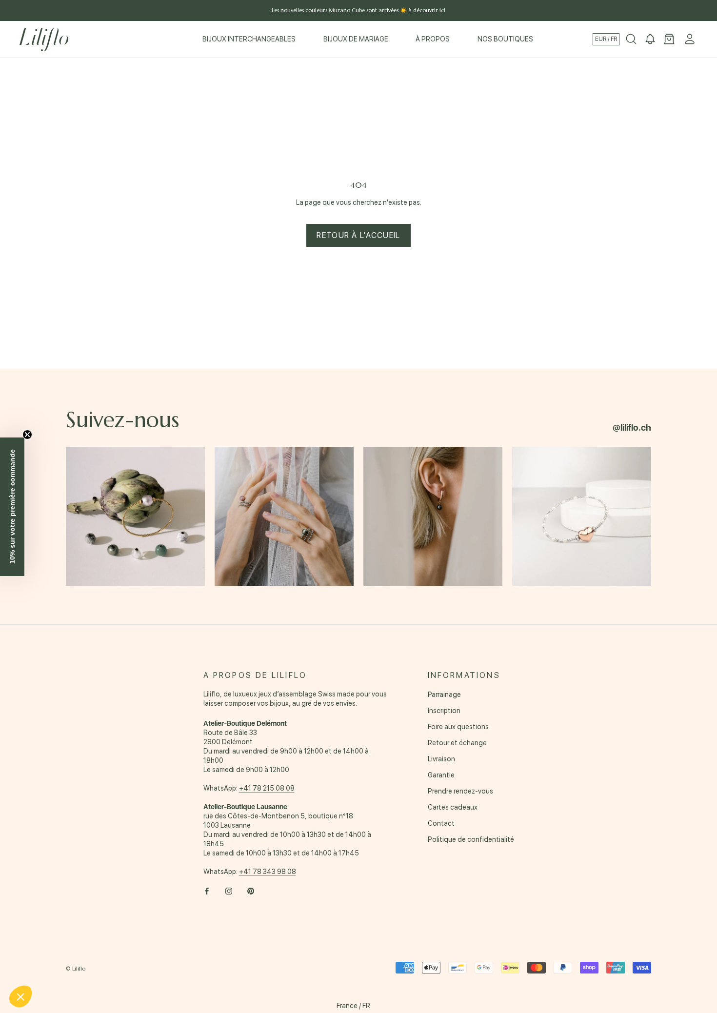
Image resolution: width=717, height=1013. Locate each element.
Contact (441, 823)
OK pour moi (163, 964)
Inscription (444, 711)
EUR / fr (606, 39)
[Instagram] (228, 890)
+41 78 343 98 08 (267, 871)
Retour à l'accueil (358, 235)
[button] (20, 996)
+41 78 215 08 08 (267, 788)
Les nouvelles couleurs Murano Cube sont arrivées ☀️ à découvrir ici (358, 10)
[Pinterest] (250, 890)
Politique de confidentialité (471, 839)
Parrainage (444, 694)
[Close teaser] (27, 434)
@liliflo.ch (632, 427)
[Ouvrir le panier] (669, 39)
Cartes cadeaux (453, 807)
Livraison (441, 759)
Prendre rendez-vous (460, 791)
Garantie (441, 775)
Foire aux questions (458, 727)
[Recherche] (631, 39)
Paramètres (61, 964)
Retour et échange (457, 743)
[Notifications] (650, 39)
